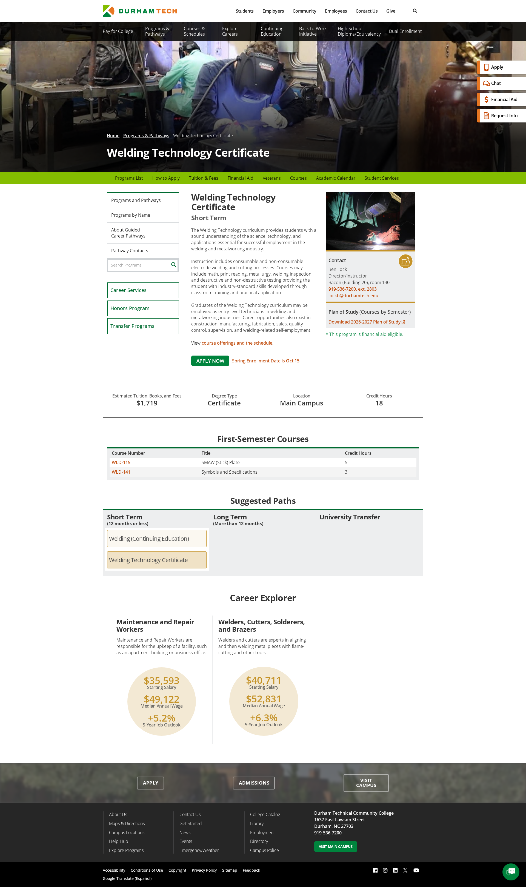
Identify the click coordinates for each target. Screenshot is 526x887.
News (184, 832)
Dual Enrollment (405, 31)
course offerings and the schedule (237, 343)
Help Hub (118, 841)
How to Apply (166, 178)
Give (390, 11)
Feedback (251, 870)
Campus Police (264, 850)
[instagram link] (385, 870)
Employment (262, 832)
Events (185, 841)
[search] (415, 11)
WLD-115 (121, 462)
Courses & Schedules (194, 31)
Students (245, 11)
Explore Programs (126, 850)
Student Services (382, 178)
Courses (298, 178)
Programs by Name (130, 215)
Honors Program (130, 308)
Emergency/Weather (199, 850)
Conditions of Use (147, 870)
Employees (336, 11)
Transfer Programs (132, 326)
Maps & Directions (127, 823)
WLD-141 (121, 472)
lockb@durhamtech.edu (353, 296)
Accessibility (114, 870)
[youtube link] (416, 870)
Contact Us (367, 11)
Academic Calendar (335, 178)
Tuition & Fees (203, 178)
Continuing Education (272, 31)
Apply (497, 67)
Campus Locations (126, 832)
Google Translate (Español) (127, 878)
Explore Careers (230, 31)
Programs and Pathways (136, 200)
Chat (496, 83)
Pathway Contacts (129, 251)
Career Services (128, 290)
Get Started (190, 823)
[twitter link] (405, 869)
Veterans (272, 178)
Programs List (129, 178)
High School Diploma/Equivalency (359, 31)
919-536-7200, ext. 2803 (352, 289)
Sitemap (229, 870)
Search (178, 265)
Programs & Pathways (157, 31)
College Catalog (265, 814)
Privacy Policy (204, 870)
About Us (118, 814)
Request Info (504, 116)
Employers (273, 11)
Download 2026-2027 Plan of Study (365, 322)
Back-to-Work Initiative (313, 31)
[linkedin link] (395, 870)
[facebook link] (375, 870)
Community (304, 11)
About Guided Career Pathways (128, 233)
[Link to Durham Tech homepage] (144, 11)
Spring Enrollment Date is (265, 361)
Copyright (177, 870)
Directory (259, 841)
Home (113, 136)
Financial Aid (504, 99)
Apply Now (210, 360)
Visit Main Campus (336, 846)
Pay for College (118, 31)
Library (257, 823)
